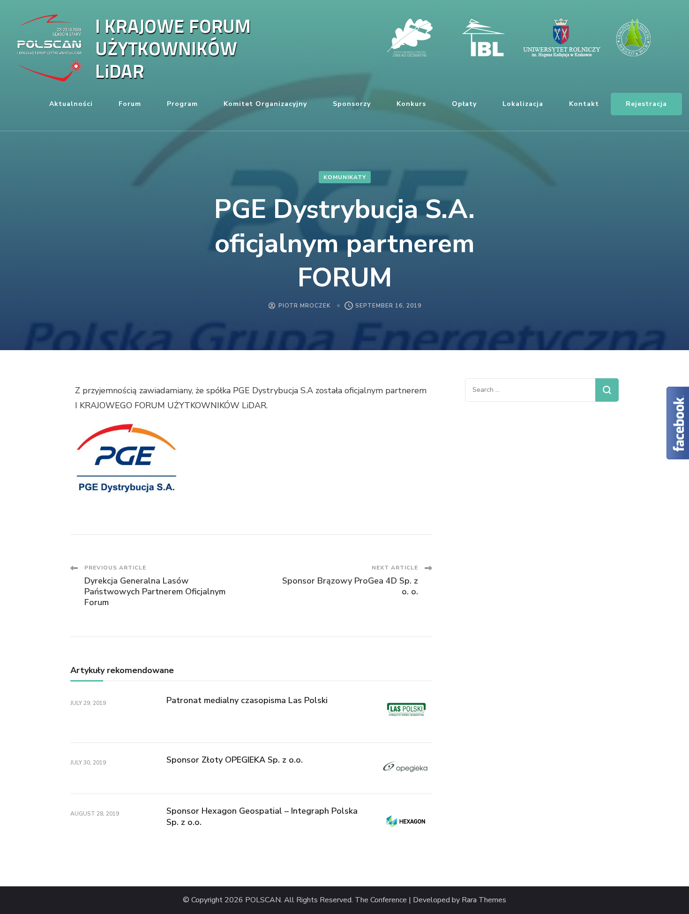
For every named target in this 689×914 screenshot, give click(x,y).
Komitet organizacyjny (265, 103)
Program (182, 103)
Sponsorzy (352, 103)
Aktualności (71, 103)
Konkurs (411, 103)
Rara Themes (484, 900)
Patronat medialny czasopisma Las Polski (247, 700)
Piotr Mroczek (304, 305)
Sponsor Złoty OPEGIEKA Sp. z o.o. (234, 759)
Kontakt (584, 103)
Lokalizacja (522, 103)
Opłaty (464, 103)
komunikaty (344, 177)
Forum (130, 103)
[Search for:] (530, 390)
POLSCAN (263, 900)
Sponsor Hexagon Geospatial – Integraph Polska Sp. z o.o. (262, 816)
